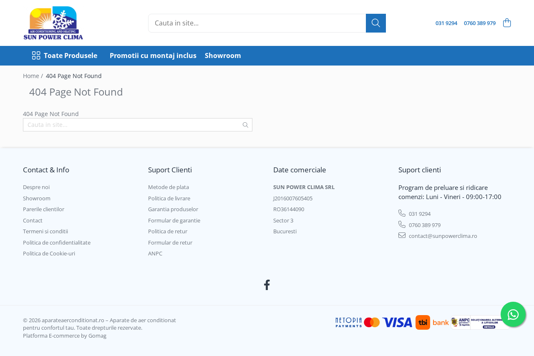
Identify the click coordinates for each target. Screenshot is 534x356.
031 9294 (419, 213)
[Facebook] (267, 285)
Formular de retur (170, 242)
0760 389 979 (424, 225)
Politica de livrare (169, 198)
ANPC (155, 253)
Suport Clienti (170, 169)
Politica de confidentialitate (57, 242)
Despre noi (36, 187)
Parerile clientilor (43, 209)
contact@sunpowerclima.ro (442, 236)
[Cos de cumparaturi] (506, 23)
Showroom (223, 55)
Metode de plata (168, 187)
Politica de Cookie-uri (49, 253)
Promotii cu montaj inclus (153, 55)
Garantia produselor (173, 209)
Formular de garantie (174, 220)
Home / (34, 76)
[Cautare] (376, 23)
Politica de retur (167, 231)
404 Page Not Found (74, 76)
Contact (33, 220)
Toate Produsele (70, 55)
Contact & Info (46, 169)
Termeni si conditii (45, 231)
